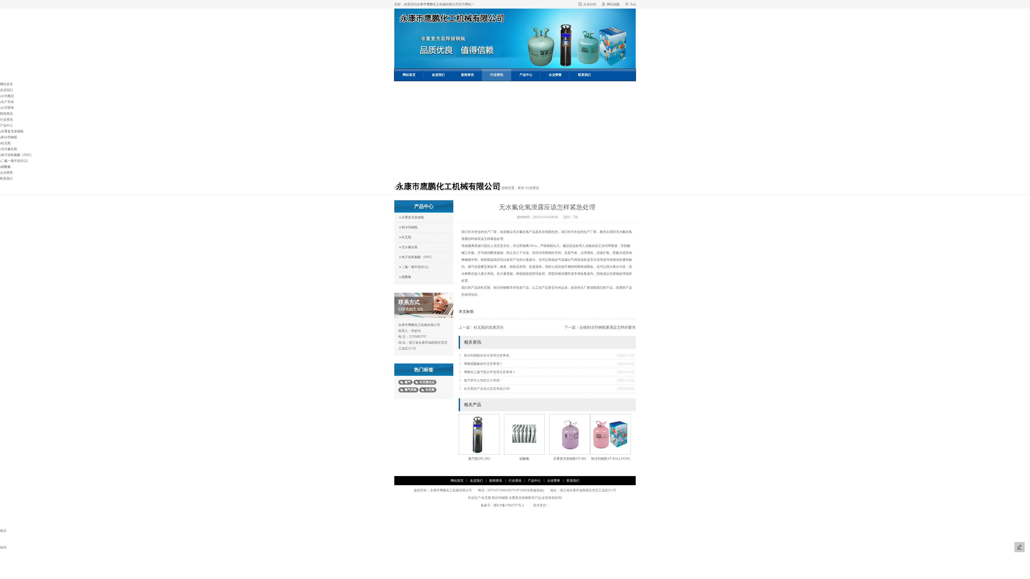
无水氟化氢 (9, 149)
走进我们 (438, 75)
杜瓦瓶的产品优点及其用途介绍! (549, 389)
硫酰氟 (6, 167)
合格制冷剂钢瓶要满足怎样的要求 (607, 327)
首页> (522, 188)
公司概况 (7, 96)
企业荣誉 (555, 75)
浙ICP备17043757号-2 (510, 505)
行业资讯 (496, 75)
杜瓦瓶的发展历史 (489, 327)
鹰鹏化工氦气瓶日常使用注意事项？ (549, 372)
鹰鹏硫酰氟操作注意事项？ (549, 364)
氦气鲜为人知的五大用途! (549, 380)
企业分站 (589, 4)
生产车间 (7, 102)
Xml (633, 4)
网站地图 (613, 4)
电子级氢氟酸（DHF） (17, 155)
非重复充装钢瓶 (12, 131)
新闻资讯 (467, 75)
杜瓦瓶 (6, 143)
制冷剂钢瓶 (9, 137)
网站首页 (409, 75)
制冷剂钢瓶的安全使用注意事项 (549, 355)
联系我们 (584, 75)
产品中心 (526, 75)
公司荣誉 (7, 108)
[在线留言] (1019, 547)
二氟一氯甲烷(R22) (14, 161)
